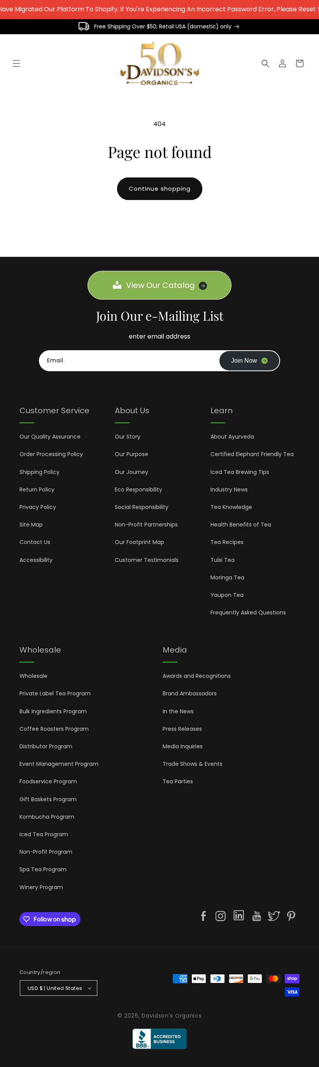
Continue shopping (160, 188)
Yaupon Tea (227, 595)
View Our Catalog (160, 285)
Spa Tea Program (43, 869)
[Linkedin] (238, 917)
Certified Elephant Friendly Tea (252, 454)
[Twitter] (273, 916)
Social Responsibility (141, 507)
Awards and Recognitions (197, 676)
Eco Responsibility (138, 489)
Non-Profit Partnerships (146, 524)
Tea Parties (178, 781)
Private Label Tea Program (55, 693)
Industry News (229, 489)
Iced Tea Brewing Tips (239, 472)
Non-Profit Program (45, 852)
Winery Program (41, 887)
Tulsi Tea (222, 560)
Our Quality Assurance (50, 436)
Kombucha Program (46, 817)
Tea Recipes (227, 542)
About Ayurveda (232, 436)
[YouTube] (256, 916)
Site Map (31, 524)
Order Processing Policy (51, 454)
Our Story (127, 436)
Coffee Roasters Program (54, 729)
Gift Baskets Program (48, 799)
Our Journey (131, 472)
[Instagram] (220, 916)
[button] (16, 63)
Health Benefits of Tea (240, 524)
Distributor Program (45, 746)
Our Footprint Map (139, 542)
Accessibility (36, 560)
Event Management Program (58, 764)
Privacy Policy (37, 507)
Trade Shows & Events (193, 764)
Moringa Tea (227, 577)
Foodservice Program (48, 781)
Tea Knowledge (231, 507)
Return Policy (36, 489)
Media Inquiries (183, 746)
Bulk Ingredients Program (53, 711)
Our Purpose (131, 454)
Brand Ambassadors (190, 693)
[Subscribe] (249, 360)
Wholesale (33, 676)
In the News (178, 711)
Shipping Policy (39, 472)
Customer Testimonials (147, 560)
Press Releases (182, 729)
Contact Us (34, 542)
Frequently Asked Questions (248, 612)
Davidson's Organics (172, 1016)
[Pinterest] (291, 916)
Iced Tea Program (43, 834)
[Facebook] (203, 916)
